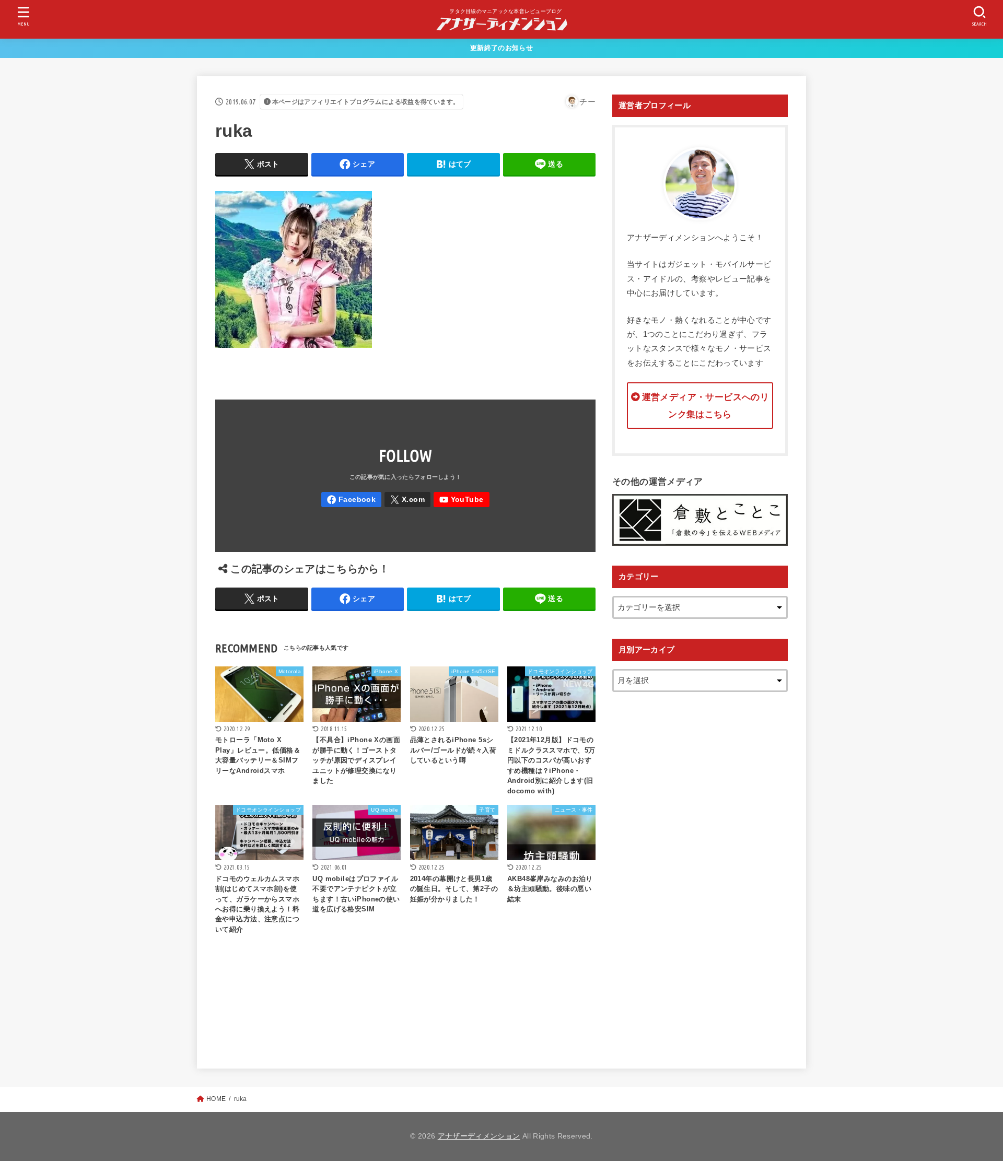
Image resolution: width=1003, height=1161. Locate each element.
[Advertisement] (700, 868)
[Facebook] (351, 499)
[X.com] (407, 499)
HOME (216, 1099)
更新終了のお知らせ (501, 48)
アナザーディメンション (479, 1136)
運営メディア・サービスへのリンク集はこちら (705, 405)
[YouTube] (461, 499)
